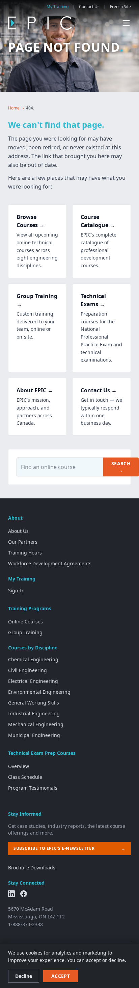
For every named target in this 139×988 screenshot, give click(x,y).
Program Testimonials (32, 788)
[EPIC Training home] (40, 23)
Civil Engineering (27, 670)
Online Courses (25, 621)
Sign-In (16, 590)
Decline (23, 976)
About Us (18, 531)
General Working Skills (33, 702)
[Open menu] (126, 23)
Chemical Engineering (33, 659)
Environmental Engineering (39, 692)
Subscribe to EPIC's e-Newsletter (69, 848)
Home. (14, 108)
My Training (57, 6)
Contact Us (89, 6)
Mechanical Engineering (35, 724)
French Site (120, 6)
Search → (121, 466)
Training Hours (25, 552)
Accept (60, 976)
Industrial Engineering (34, 713)
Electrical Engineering (33, 681)
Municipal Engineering (34, 735)
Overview (18, 766)
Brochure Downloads (31, 867)
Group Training (25, 632)
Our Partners (22, 542)
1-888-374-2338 (25, 924)
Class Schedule (25, 777)
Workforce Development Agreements (49, 563)
